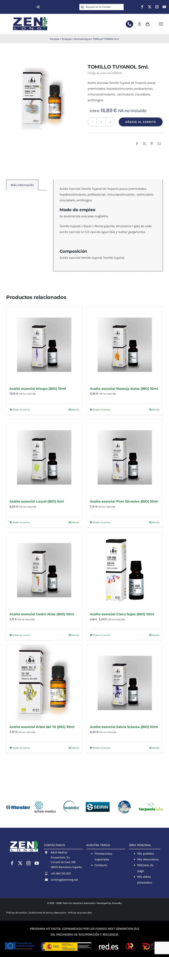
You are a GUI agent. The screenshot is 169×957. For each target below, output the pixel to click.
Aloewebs (117, 903)
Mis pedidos (145, 853)
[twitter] (149, 6)
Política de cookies (16, 912)
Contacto (101, 865)
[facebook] (142, 6)
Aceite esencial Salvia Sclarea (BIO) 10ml (124, 727)
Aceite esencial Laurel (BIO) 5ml (36, 501)
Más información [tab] (22, 185)
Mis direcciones (148, 859)
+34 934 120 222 (61, 873)
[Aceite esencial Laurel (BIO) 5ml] (44, 457)
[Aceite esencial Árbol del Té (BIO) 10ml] (44, 683)
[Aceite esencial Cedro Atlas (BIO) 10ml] (44, 570)
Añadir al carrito (140, 122)
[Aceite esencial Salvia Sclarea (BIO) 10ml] (125, 683)
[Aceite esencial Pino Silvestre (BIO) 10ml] (125, 457)
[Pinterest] (151, 144)
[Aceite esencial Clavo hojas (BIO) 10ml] (125, 570)
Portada (54, 38)
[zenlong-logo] (30, 16)
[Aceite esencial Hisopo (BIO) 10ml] (44, 345)
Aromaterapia (82, 38)
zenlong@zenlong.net (64, 879)
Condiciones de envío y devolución (47, 912)
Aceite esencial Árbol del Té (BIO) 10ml (41, 727)
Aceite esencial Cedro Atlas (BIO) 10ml (41, 614)
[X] (144, 144)
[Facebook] (137, 144)
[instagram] (156, 6)
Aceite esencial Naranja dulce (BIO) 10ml (124, 389)
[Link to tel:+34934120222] (129, 24)
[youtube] (164, 6)
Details (75, 409)
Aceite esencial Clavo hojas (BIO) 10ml (122, 614)
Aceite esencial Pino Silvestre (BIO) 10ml (124, 501)
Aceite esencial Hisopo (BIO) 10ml (37, 389)
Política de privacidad (80, 912)
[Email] (159, 144)
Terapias (67, 38)
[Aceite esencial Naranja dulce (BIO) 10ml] (125, 345)
